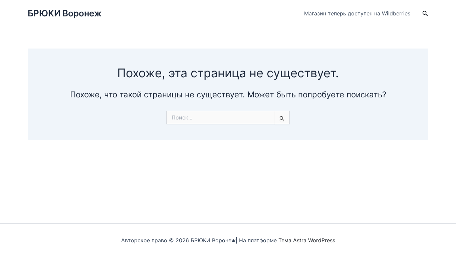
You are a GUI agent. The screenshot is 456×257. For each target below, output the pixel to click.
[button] (425, 13)
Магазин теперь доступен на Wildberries (357, 13)
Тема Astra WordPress (306, 240)
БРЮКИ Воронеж (64, 13)
